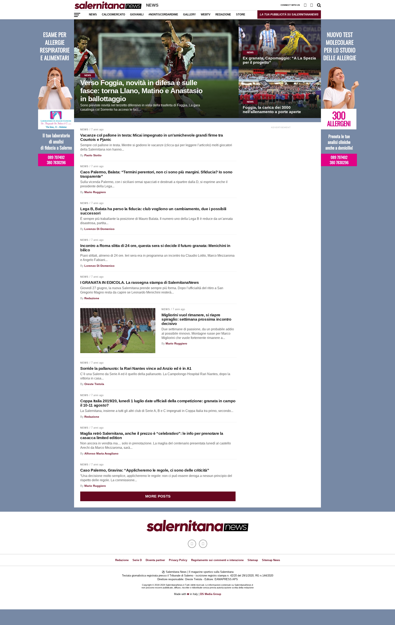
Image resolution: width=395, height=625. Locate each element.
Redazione (223, 14)
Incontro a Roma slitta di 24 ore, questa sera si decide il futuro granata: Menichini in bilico (155, 248)
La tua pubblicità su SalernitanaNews (289, 14)
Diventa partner (155, 560)
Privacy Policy (178, 560)
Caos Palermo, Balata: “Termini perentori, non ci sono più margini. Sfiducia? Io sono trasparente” (156, 174)
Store (240, 14)
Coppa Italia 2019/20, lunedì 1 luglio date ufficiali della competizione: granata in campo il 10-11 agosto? (158, 403)
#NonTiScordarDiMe (163, 14)
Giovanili (137, 14)
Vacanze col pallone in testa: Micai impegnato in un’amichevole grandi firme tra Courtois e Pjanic (151, 137)
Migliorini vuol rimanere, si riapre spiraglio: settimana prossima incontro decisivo (196, 319)
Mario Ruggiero (95, 192)
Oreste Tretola (94, 384)
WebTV (205, 14)
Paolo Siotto (93, 155)
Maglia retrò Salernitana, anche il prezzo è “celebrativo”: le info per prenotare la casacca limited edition (151, 435)
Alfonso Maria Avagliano (101, 453)
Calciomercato (113, 14)
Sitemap (252, 560)
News (93, 14)
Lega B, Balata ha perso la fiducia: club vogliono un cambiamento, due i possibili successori (153, 211)
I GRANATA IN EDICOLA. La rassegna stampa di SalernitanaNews (139, 282)
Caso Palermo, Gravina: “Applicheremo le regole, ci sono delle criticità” (144, 470)
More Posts (158, 496)
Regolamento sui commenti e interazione (217, 560)
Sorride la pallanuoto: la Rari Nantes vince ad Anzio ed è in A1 (136, 368)
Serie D (137, 560)
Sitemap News (271, 560)
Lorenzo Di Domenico (99, 229)
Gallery (189, 14)
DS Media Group (210, 594)
